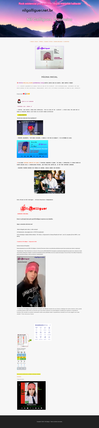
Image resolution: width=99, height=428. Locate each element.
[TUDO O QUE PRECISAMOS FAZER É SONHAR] (31, 395)
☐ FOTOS (50, 41)
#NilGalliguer (28, 83)
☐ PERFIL (40, 41)
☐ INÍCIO (32, 41)
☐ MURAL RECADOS (58, 41)
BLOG (49, 2)
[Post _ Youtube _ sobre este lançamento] (32, 148)
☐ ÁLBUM (46, 41)
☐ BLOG (36, 41)
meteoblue (19, 376)
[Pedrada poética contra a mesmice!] (49, 57)
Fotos (74, 2)
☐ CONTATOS (66, 41)
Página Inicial (43, 2)
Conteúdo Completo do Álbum (64, 2)
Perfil (53, 2)
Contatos (80, 2)
